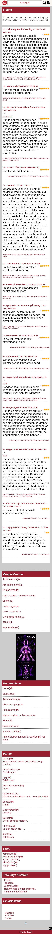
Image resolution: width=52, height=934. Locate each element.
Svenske (9, 915)
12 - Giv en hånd (11, 167)
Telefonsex (8, 780)
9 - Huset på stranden (14, 284)
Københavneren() (13, 785)
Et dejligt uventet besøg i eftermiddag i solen (17, 340)
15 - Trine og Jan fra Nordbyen (19, 29)
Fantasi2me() (11, 589)
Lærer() (7, 688)
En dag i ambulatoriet (15, 891)
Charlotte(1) (9, 693)
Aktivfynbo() (10, 862)
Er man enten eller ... (14, 828)
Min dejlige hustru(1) (13, 616)
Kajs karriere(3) (11, 627)
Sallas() (8, 817)
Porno (6, 788)
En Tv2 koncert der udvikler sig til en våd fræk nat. (19, 268)
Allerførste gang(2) (13, 584)
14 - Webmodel (11, 86)
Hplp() (7, 777)
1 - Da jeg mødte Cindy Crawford (20, 527)
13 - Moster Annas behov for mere (21, 107)
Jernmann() (10, 853)
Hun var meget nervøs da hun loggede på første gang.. (20, 91)
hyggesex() (10, 865)
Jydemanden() (11, 579)
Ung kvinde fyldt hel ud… (18, 171)
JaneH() (8, 621)
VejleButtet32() (11, 793)
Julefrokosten (11, 885)
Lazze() (8, 758)
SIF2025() (9, 826)
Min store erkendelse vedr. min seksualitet (25, 796)
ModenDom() (11, 809)
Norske (8, 918)
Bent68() (8, 801)
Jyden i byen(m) (11, 859)
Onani (6, 804)
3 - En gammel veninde (15, 449)
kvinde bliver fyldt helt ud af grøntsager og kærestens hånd (21, 361)
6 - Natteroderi (10, 356)
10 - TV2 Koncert (11, 263)
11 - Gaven (8, 185)
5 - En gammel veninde (15, 377)
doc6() (7, 834)
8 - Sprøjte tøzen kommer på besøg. (22, 305)
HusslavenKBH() (13, 856)
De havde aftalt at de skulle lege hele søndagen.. (19, 511)
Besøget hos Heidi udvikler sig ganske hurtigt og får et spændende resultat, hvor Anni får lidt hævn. (24, 389)
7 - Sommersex (11, 335)
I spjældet (9, 882)
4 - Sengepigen (11, 407)
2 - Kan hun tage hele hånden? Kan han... (25, 503)
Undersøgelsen (11, 606)
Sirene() (7, 600)
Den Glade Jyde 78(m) (12, 611)
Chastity (7, 812)
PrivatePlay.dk (26, 932)
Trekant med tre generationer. (20, 888)
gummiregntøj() (12, 731)
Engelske (9, 913)
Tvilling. (8, 880)
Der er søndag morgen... (16, 820)
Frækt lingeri (9, 772)
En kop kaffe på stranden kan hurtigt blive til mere (20, 289)
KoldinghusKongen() (11, 769)
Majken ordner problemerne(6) (19, 595)
